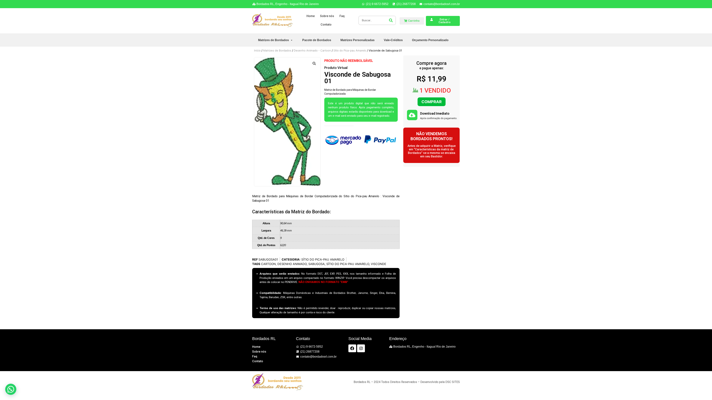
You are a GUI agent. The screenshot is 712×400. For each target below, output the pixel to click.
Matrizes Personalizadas (357, 40)
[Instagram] (361, 348)
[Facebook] (352, 348)
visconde (378, 264)
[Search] (390, 20)
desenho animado (292, 264)
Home (310, 16)
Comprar (431, 101)
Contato (326, 24)
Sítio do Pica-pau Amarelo (349, 50)
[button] (314, 63)
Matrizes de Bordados (273, 40)
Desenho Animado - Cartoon (312, 50)
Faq (342, 16)
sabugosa (316, 264)
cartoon (268, 264)
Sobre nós (327, 16)
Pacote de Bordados (316, 40)
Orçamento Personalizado (430, 40)
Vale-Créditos (393, 40)
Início (257, 50)
